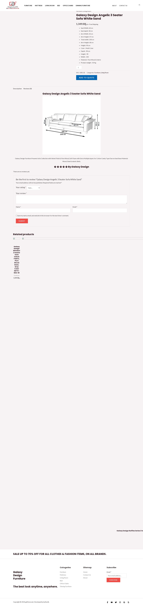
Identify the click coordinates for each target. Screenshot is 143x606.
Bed (58, 5)
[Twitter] (116, 602)
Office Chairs (68, 5)
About (114, 5)
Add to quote (86, 77)
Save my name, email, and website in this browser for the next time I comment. (43, 215)
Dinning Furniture (83, 5)
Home (85, 572)
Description (17, 88)
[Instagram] (120, 602)
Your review (21, 193)
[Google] (124, 602)
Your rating (21, 187)
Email (75, 207)
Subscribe (113, 580)
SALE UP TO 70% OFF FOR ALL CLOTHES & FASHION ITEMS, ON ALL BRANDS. (59, 554)
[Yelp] (128, 602)
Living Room (49, 5)
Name (18, 207)
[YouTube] (112, 602)
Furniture (28, 5)
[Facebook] (107, 602)
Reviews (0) (28, 88)
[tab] (17, 88)
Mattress (38, 5)
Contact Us (123, 5)
